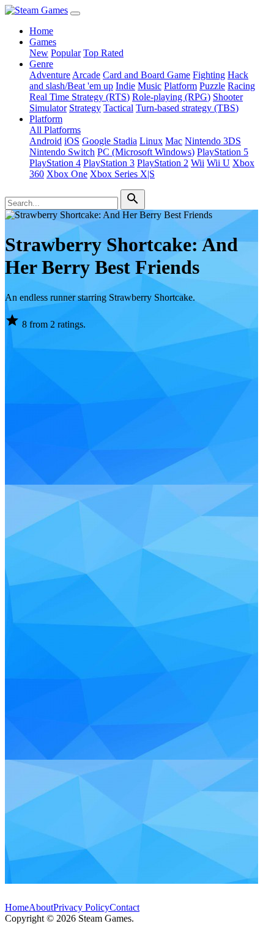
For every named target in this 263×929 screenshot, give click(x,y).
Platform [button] (45, 119)
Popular (66, 53)
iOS (72, 141)
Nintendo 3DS (213, 141)
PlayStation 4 (55, 163)
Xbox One (66, 174)
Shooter (228, 97)
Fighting (209, 75)
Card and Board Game (146, 75)
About (41, 907)
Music (149, 86)
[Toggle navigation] (75, 13)
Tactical (118, 108)
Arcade (86, 75)
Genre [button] (41, 64)
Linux (151, 141)
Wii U (218, 163)
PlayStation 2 (162, 163)
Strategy (85, 108)
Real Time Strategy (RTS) (79, 97)
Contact (124, 907)
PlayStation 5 (222, 152)
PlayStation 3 (109, 163)
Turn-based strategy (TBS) (187, 108)
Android (45, 141)
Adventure (49, 75)
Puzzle (212, 86)
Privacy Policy (81, 907)
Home (41, 31)
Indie (125, 86)
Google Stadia (109, 141)
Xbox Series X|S (122, 174)
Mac (173, 141)
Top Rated (103, 53)
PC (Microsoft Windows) (145, 152)
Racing (241, 86)
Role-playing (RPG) (171, 97)
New (38, 53)
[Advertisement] (131, 471)
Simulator (48, 108)
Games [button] (42, 42)
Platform (180, 86)
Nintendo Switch (62, 152)
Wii (197, 163)
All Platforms (55, 130)
